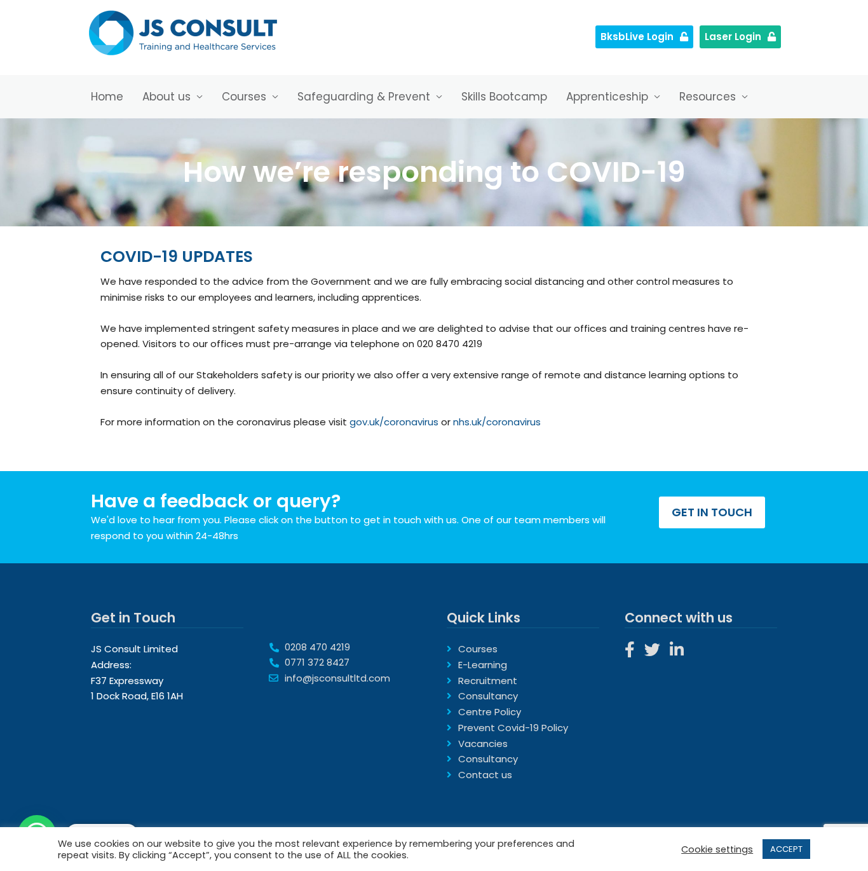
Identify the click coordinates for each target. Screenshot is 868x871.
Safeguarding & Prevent (363, 96)
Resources (707, 96)
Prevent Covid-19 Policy (513, 727)
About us (166, 96)
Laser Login (733, 36)
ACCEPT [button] (786, 849)
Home (107, 96)
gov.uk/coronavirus (393, 422)
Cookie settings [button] (717, 849)
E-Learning (482, 664)
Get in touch (712, 512)
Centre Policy (489, 711)
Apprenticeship (607, 96)
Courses (244, 96)
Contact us (485, 774)
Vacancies (483, 743)
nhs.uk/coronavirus (497, 422)
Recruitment (487, 680)
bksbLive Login (637, 36)
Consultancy (488, 696)
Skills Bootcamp (504, 96)
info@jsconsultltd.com (337, 678)
